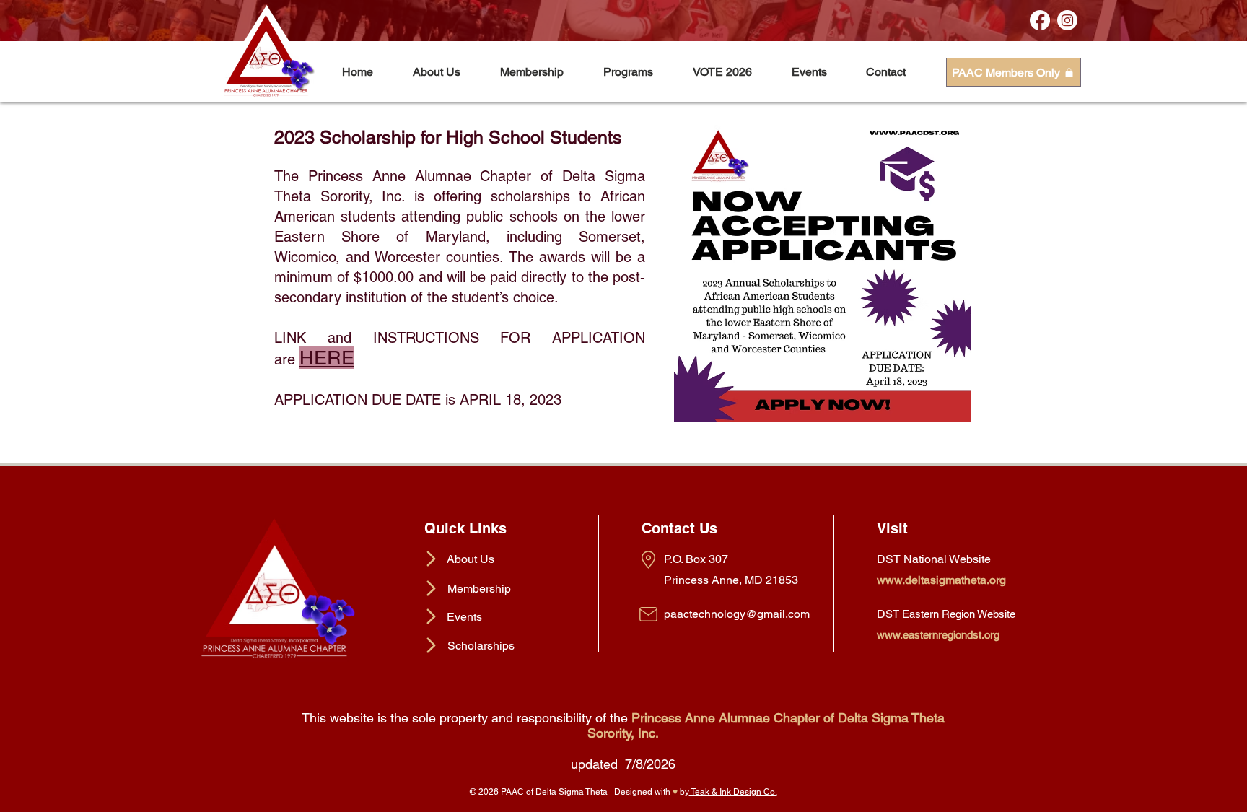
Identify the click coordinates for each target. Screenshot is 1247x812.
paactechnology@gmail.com (737, 614)
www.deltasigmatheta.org (941, 580)
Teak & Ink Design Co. (733, 792)
